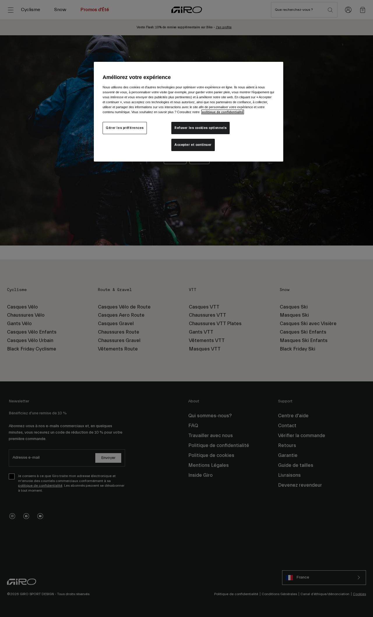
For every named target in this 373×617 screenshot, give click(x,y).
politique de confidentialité (222, 112)
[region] (188, 112)
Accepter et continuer (193, 145)
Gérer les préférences (125, 128)
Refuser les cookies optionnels (200, 128)
